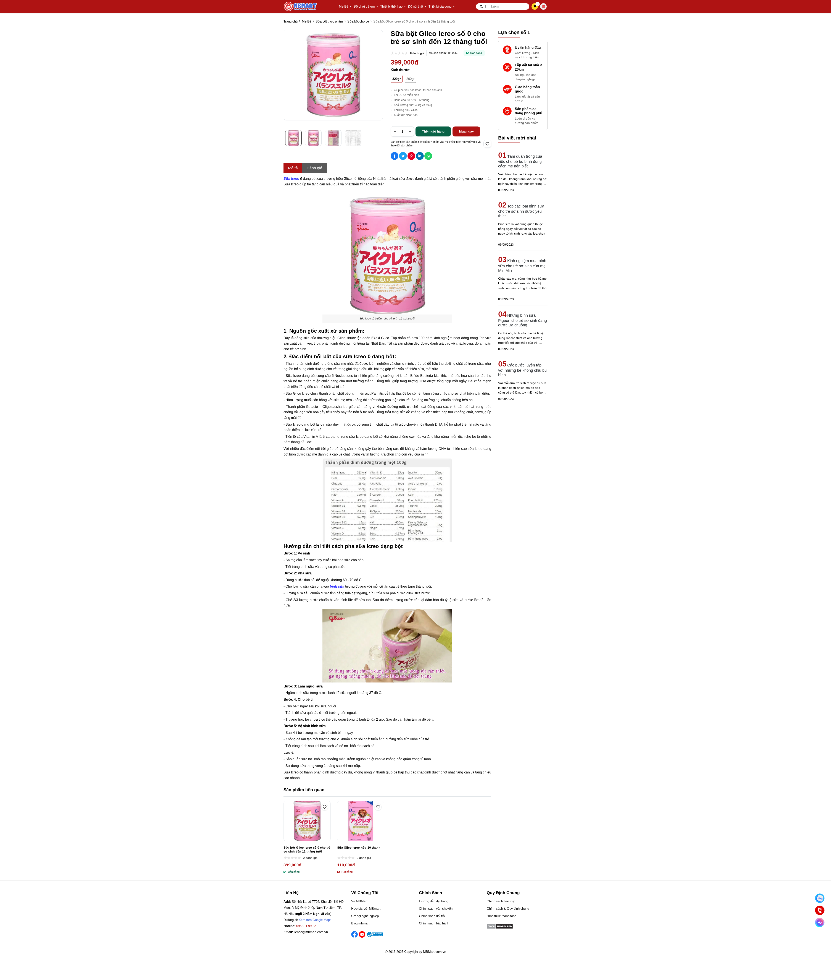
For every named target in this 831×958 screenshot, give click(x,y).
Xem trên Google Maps (315, 920)
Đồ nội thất (415, 6)
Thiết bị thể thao (391, 6)
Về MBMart (359, 901)
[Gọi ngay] (819, 910)
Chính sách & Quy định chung (508, 908)
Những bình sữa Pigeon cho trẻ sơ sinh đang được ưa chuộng (522, 320)
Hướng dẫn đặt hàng (433, 901)
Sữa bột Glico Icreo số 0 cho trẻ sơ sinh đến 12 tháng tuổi (306, 849)
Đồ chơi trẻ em (364, 6)
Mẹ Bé (343, 6)
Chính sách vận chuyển (436, 908)
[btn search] (481, 6)
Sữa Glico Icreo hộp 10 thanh (358, 847)
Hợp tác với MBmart (365, 908)
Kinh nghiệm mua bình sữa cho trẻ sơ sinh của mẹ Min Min (522, 266)
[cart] (534, 6)
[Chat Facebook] (819, 922)
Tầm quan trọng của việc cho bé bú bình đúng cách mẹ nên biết (520, 161)
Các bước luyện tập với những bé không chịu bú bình (522, 370)
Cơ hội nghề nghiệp (365, 916)
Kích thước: (400, 70)
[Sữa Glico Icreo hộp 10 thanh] (360, 821)
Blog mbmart (360, 923)
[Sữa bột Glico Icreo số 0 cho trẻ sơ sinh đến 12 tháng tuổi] (307, 821)
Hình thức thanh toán (501, 916)
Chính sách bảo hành (434, 923)
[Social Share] (394, 156)
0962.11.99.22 (306, 926)
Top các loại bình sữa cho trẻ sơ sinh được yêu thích (521, 211)
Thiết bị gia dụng (439, 6)
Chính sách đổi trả (432, 916)
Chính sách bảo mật (501, 901)
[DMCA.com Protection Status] (500, 928)
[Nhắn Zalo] (819, 898)
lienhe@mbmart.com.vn (311, 932)
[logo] (300, 6)
